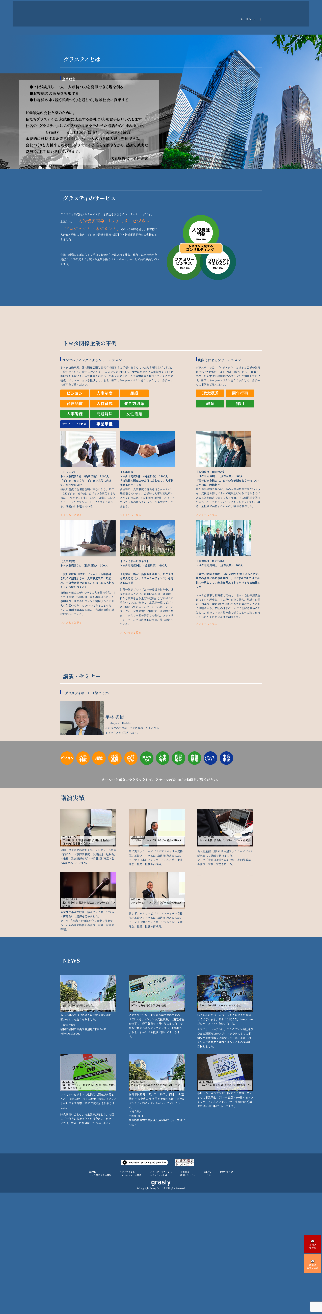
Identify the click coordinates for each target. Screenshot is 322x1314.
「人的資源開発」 (90, 221)
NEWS (207, 1171)
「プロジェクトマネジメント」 (90, 228)
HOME (92, 1171)
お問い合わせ (226, 1171)
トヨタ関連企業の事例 (100, 1175)
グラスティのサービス (161, 1171)
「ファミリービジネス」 (129, 221)
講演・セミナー (188, 1175)
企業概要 (184, 1171)
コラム (207, 1175)
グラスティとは (127, 1171)
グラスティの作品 (158, 1175)
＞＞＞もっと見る (71, 515)
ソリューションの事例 (130, 1175)
